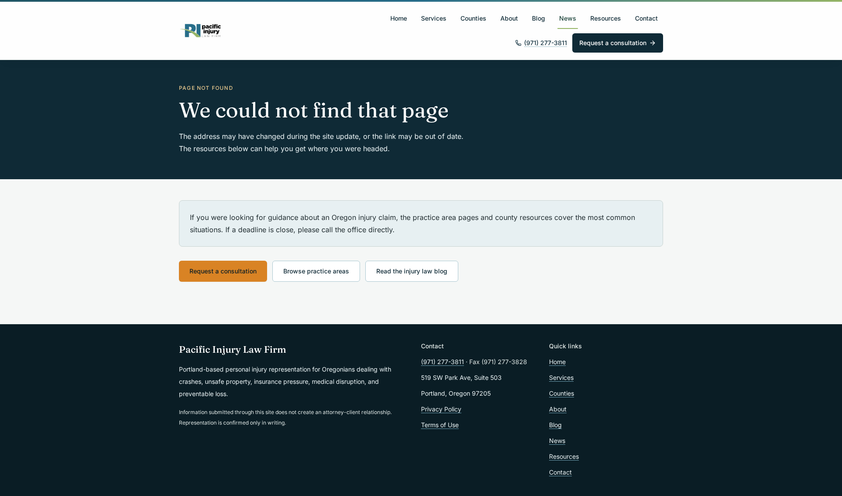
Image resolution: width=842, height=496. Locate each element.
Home (398, 18)
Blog (538, 18)
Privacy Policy (441, 409)
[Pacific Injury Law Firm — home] (201, 30)
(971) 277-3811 (545, 42)
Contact (646, 18)
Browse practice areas (316, 271)
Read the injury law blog (411, 271)
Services (433, 18)
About (509, 18)
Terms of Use (440, 425)
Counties (473, 18)
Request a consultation (612, 42)
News (567, 18)
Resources (605, 18)
